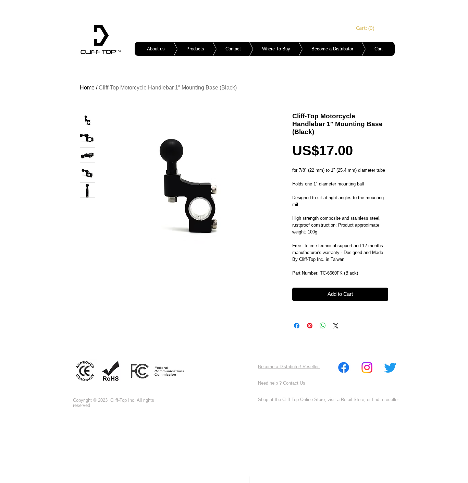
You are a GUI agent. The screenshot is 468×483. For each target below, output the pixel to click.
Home (87, 87)
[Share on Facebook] (297, 326)
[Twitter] (390, 367)
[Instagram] (367, 367)
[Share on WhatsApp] (323, 326)
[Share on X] (336, 326)
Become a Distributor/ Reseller (289, 366)
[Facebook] (343, 367)
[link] (365, 28)
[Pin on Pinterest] (310, 326)
